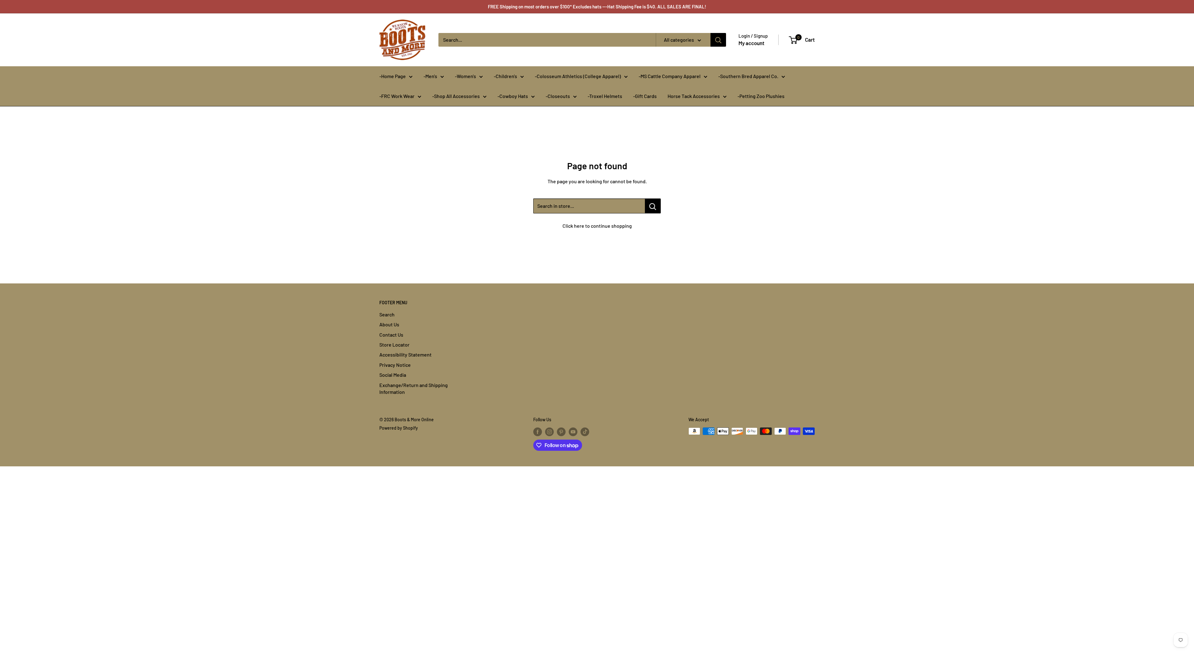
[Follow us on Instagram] (549, 431)
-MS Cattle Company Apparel (670, 76)
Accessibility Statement (405, 354)
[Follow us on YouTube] (573, 431)
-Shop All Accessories (456, 96)
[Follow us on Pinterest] (561, 431)
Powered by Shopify (398, 428)
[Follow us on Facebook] (537, 431)
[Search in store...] (653, 205)
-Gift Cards (645, 96)
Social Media (392, 375)
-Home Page (392, 76)
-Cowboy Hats (512, 96)
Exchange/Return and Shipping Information (413, 388)
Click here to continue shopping (597, 226)
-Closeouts (558, 96)
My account (751, 43)
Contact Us (391, 335)
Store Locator (394, 345)
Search (387, 314)
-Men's (430, 76)
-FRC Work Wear (396, 96)
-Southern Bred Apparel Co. (748, 76)
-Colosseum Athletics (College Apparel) (578, 76)
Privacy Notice (395, 365)
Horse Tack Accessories (694, 96)
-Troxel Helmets (605, 96)
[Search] (718, 40)
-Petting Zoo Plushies (761, 96)
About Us (389, 324)
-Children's (505, 76)
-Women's (465, 76)
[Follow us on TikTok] (585, 431)
